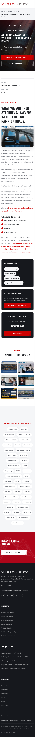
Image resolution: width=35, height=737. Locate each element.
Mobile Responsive (7, 616)
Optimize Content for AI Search (11, 653)
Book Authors (9, 434)
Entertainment (12, 460)
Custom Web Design (7, 612)
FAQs (3, 697)
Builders (24, 429)
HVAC (18, 471)
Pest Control (26, 497)
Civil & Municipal (11, 439)
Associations (12, 429)
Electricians (12, 455)
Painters (27, 491)
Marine (17, 481)
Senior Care (27, 512)
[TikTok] (21, 595)
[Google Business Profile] (25, 595)
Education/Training (23, 450)
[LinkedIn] (12, 595)
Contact (4, 701)
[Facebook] (3, 595)
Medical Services (25, 486)
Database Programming (8, 632)
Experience (4, 693)
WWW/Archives (17, 523)
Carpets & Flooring (24, 434)
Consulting (7, 445)
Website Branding (6, 628)
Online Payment (26, 720)
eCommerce (9, 450)
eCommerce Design (7, 620)
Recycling (10, 507)
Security (16, 512)
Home (3, 11)
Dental (17, 445)
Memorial (17, 491)
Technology (10, 517)
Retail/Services (23, 507)
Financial (24, 460)
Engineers (23, 455)
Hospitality (8, 471)
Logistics (8, 481)
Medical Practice (10, 486)
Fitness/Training (13, 465)
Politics (6, 502)
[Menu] (32, 4)
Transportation (23, 517)
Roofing (6, 512)
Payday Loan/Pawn (11, 497)
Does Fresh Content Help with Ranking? (13, 668)
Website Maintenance (8, 636)
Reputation (4, 690)
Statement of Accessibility (9, 720)
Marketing (27, 481)
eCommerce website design (20, 246)
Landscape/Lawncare (14, 476)
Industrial (27, 471)
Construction (25, 439)
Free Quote (4, 705)
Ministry (7, 491)
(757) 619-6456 (17, 326)
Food (25, 465)
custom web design (20, 243)
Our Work (10, 11)
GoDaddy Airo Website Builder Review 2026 (14, 657)
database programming (21, 252)
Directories (27, 445)
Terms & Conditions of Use (9, 716)
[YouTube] (16, 595)
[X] (7, 595)
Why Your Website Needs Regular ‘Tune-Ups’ (15, 665)
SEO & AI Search (6, 624)
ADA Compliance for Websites (10, 661)
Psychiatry (27, 502)
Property (16, 502)
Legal (17, 11)
